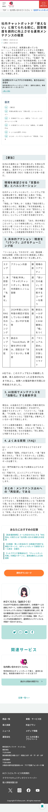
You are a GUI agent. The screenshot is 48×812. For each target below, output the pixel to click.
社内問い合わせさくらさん (20, 10)
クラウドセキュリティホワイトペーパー (19, 777)
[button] (4, 4)
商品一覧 (6, 719)
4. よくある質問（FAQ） (18, 132)
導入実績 (6, 725)
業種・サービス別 (33, 719)
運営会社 (6, 737)
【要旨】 (12, 107)
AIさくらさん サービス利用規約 (15, 773)
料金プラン (30, 725)
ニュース (6, 731)
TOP (4, 10)
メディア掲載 (31, 731)
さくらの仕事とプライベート (32, 738)
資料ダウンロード (24, 572)
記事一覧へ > (24, 697)
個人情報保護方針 (10, 782)
